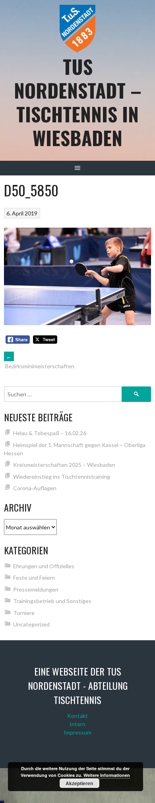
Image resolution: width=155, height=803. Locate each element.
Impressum (77, 732)
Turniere (24, 612)
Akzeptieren (79, 783)
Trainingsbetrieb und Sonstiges (52, 600)
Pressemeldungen (35, 589)
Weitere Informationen (106, 775)
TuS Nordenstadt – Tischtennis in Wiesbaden (77, 102)
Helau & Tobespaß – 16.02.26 (49, 433)
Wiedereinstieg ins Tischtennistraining (61, 476)
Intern (77, 724)
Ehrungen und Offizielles (43, 566)
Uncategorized (31, 624)
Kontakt (77, 715)
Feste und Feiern (34, 577)
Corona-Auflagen (34, 488)
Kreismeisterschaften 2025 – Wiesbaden (64, 464)
